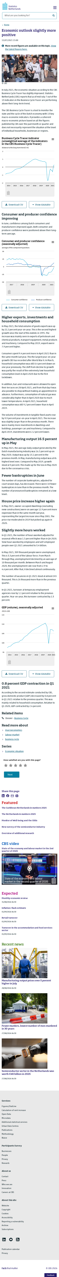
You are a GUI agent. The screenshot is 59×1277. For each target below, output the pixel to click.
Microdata (6, 1118)
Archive (5, 1225)
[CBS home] (14, 6)
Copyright (6, 1210)
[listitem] (3, 795)
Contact (5, 1177)
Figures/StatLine (9, 1106)
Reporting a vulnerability (13, 1222)
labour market (12, 735)
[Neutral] (15, 765)
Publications (7, 1130)
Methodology (8, 1134)
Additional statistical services (14, 1122)
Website (5, 1206)
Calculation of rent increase (14, 1110)
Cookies (5, 1214)
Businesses (6, 1151)
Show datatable (43, 205)
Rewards (5, 1163)
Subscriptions (8, 1229)
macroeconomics (13, 730)
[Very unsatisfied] (5, 765)
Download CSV (16, 205)
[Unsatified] (10, 765)
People (5, 1155)
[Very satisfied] (25, 765)
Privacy (5, 1159)
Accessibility (7, 1218)
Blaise (4, 1138)
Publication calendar (11, 1249)
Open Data (6, 1114)
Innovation (6, 1188)
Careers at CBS (8, 1192)
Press (4, 1181)
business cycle (12, 739)
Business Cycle (21, 718)
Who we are (7, 1184)
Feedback (50, 1275)
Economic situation (14, 751)
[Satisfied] (20, 765)
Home (6, 25)
